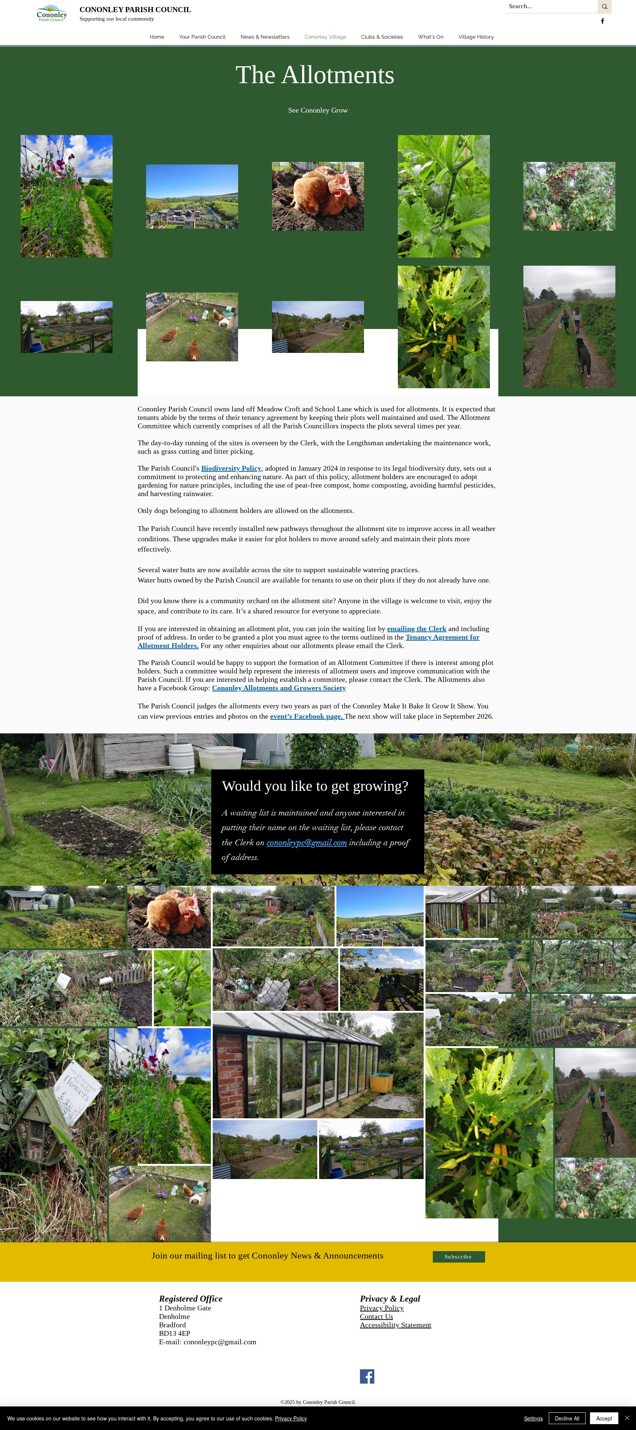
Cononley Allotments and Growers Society (279, 688)
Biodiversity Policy (231, 468)
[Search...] (605, 6)
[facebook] (602, 21)
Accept (604, 1418)
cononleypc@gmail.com (307, 842)
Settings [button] (533, 1418)
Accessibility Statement (395, 1325)
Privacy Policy (382, 1308)
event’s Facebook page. (307, 716)
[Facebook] (367, 1376)
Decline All (567, 1418)
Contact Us (376, 1316)
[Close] (627, 1418)
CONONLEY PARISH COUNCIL (135, 9)
